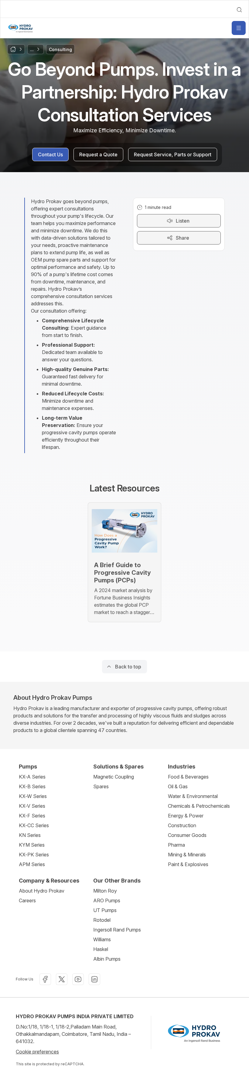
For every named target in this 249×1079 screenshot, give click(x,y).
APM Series (32, 864)
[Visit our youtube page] (78, 979)
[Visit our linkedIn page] (94, 979)
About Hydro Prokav (41, 891)
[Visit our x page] (61, 979)
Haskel (100, 949)
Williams (102, 939)
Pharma (176, 845)
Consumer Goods (187, 835)
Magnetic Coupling (113, 777)
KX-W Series (33, 796)
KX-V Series (32, 806)
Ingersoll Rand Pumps (117, 930)
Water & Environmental (193, 796)
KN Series (30, 835)
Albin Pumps (107, 959)
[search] (239, 10)
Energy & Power (185, 816)
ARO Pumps (106, 900)
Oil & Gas (178, 786)
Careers (27, 900)
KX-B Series (32, 786)
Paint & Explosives (188, 864)
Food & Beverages (188, 777)
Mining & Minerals (187, 855)
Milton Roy (105, 891)
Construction (182, 825)
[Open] (239, 28)
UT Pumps (105, 910)
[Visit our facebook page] (45, 979)
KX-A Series (32, 777)
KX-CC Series (34, 825)
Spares (101, 786)
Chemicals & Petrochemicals (199, 806)
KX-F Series (32, 816)
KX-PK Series (34, 855)
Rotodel (102, 920)
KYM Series (32, 845)
